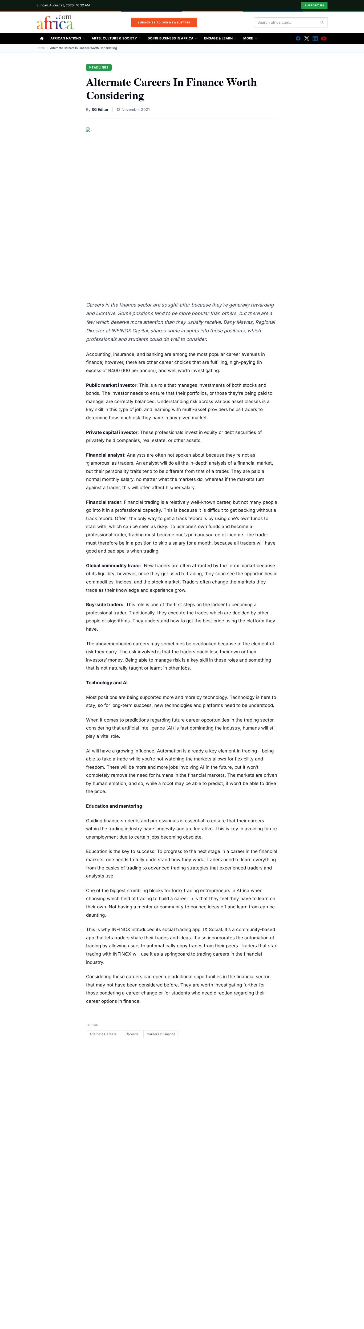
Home (41, 48)
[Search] (322, 22)
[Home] (42, 38)
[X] (306, 38)
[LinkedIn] (315, 38)
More (248, 38)
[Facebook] (298, 38)
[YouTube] (323, 38)
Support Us (314, 5)
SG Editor (100, 109)
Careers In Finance (161, 1034)
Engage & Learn (218, 38)
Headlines (98, 67)
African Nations (65, 38)
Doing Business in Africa (170, 38)
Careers (132, 1034)
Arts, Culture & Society (114, 38)
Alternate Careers (103, 1034)
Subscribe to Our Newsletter (164, 22)
